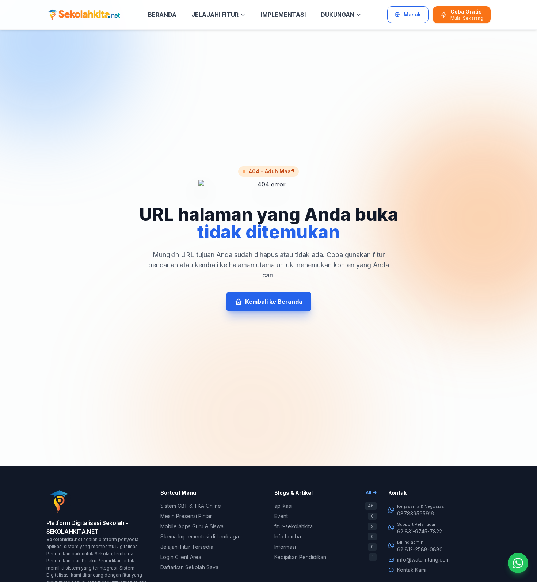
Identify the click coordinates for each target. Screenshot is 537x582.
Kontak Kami (411, 570)
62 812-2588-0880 (420, 549)
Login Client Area (180, 557)
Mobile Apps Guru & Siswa (192, 526)
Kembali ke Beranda (273, 301)
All (368, 492)
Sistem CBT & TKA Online (190, 506)
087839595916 (415, 513)
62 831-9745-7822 (419, 531)
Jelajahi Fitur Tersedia (186, 547)
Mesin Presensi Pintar (186, 516)
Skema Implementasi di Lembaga (199, 536)
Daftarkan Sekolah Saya (189, 567)
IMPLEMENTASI (283, 14)
